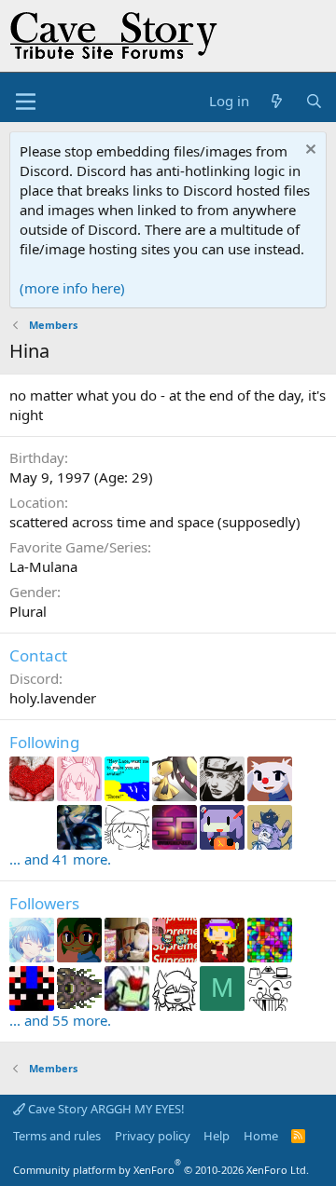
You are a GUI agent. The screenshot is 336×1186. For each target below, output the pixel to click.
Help (216, 1135)
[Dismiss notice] (308, 151)
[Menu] (26, 101)
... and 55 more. (60, 1020)
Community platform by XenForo (161, 1170)
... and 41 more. (60, 859)
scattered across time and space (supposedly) (155, 521)
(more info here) (72, 288)
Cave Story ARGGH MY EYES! (105, 1108)
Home (261, 1135)
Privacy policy (152, 1135)
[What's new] (277, 101)
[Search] (314, 101)
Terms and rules (57, 1135)
